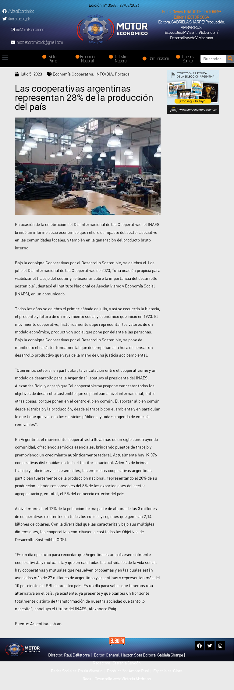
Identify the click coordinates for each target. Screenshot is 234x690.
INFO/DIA (104, 74)
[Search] (230, 59)
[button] (191, 14)
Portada (122, 74)
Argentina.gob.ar (45, 623)
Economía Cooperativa (73, 74)
